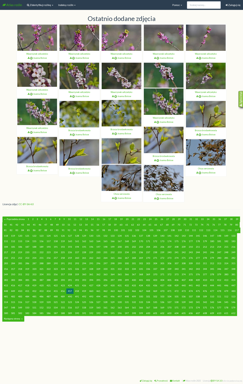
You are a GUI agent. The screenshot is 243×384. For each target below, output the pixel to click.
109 (180, 230)
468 (148, 291)
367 (134, 274)
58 (109, 224)
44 (28, 224)
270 (148, 258)
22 (138, 219)
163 (91, 241)
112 (201, 230)
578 (226, 307)
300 (127, 263)
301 (134, 263)
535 (155, 302)
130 (91, 235)
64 (144, 224)
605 (184, 313)
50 (63, 224)
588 (63, 313)
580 (6, 313)
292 (70, 263)
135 (127, 235)
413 (226, 280)
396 (105, 280)
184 (6, 247)
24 (150, 219)
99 (109, 230)
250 (6, 258)
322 (49, 269)
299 (120, 263)
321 (41, 269)
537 (169, 302)
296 (98, 263)
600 (148, 313)
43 (22, 224)
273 (169, 258)
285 (20, 263)
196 (91, 247)
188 (34, 247)
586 (49, 313)
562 (113, 307)
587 (56, 313)
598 (134, 313)
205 (155, 247)
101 (123, 230)
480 (233, 291)
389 (56, 280)
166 (113, 241)
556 (70, 307)
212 (205, 247)
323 (56, 269)
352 (27, 274)
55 (92, 224)
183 (233, 241)
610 (219, 313)
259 (70, 258)
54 (86, 224)
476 (205, 291)
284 (13, 263)
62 (132, 224)
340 (177, 269)
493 (91, 296)
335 (141, 269)
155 (34, 241)
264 (105, 258)
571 (177, 307)
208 (177, 247)
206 (162, 247)
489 (63, 296)
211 (198, 247)
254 (34, 258)
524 (77, 302)
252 (20, 258)
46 (40, 224)
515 (13, 302)
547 (6, 307)
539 (184, 302)
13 (86, 219)
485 (34, 296)
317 (13, 269)
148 (219, 235)
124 (49, 235)
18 (115, 219)
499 (134, 296)
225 (63, 252)
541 (198, 302)
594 (105, 313)
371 (162, 274)
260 (77, 258)
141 (169, 235)
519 (41, 302)
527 (98, 302)
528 (105, 302)
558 (84, 307)
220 (27, 252)
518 (34, 302)
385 (27, 280)
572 (184, 307)
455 (56, 291)
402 (148, 280)
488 (56, 296)
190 (49, 247)
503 (162, 296)
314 (226, 263)
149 (226, 235)
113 (208, 230)
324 (63, 269)
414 (233, 280)
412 (219, 280)
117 (237, 230)
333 (127, 269)
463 (113, 291)
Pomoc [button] (176, 4)
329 (98, 269)
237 (148, 252)
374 (184, 274)
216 (233, 247)
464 (120, 291)
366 (127, 274)
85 (28, 230)
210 (191, 247)
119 (13, 235)
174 (169, 241)
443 (205, 285)
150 (233, 235)
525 (84, 302)
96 (92, 230)
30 (185, 219)
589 (70, 313)
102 (130, 230)
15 (98, 219)
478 (219, 291)
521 (56, 302)
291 (63, 263)
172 (155, 241)
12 (81, 219)
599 (141, 313)
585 (41, 313)
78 (225, 224)
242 (184, 252)
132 (105, 235)
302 (141, 263)
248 (226, 252)
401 (141, 280)
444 (212, 285)
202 (134, 247)
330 (105, 269)
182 (226, 241)
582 (20, 313)
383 (13, 280)
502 (155, 296)
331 (113, 269)
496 (113, 296)
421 (49, 285)
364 (113, 274)
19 (121, 219)
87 (40, 230)
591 (84, 313)
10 (69, 219)
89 (51, 230)
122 (34, 235)
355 (49, 274)
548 (13, 307)
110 (187, 230)
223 (49, 252)
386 (34, 280)
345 (212, 269)
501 (148, 296)
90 (57, 230)
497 (120, 296)
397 (113, 280)
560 (98, 307)
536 (162, 302)
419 (34, 285)
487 (49, 296)
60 (121, 224)
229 (91, 252)
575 (205, 307)
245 (205, 252)
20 (127, 219)
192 (63, 247)
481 (6, 296)
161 (77, 241)
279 (212, 258)
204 (148, 247)
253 (27, 258)
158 (56, 241)
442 (198, 285)
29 (179, 219)
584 (34, 313)
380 (226, 274)
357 (63, 274)
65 (150, 224)
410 (205, 280)
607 (198, 313)
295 (91, 263)
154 (27, 241)
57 (103, 224)
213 (212, 247)
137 (141, 235)
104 (144, 230)
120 (20, 235)
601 (155, 313)
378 (212, 274)
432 (127, 285)
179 (205, 241)
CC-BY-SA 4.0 (26, 204)
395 (98, 280)
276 (191, 258)
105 (151, 230)
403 (155, 280)
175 (177, 241)
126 (63, 235)
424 (70, 285)
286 (27, 263)
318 (20, 269)
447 (233, 285)
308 (184, 263)
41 (11, 224)
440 (184, 285)
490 (70, 296)
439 (177, 285)
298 (113, 263)
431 (120, 285)
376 (198, 274)
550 (27, 307)
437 (162, 285)
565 (134, 307)
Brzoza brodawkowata (122, 129)
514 (6, 302)
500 (141, 296)
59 (115, 224)
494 (98, 296)
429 (105, 285)
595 (113, 313)
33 (202, 219)
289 (49, 263)
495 (105, 296)
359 (77, 274)
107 (166, 230)
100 (116, 230)
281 (226, 258)
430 (113, 285)
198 (105, 247)
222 (41, 252)
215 (226, 247)
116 (230, 230)
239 (162, 252)
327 (84, 269)
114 (215, 230)
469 (155, 291)
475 (198, 291)
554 (56, 307)
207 (169, 247)
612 (233, 313)
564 (127, 307)
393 (84, 280)
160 (70, 241)
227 (77, 252)
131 (98, 235)
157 (49, 241)
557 (77, 307)
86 (34, 230)
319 (27, 269)
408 (191, 280)
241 (177, 252)
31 (190, 219)
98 (103, 230)
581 (13, 313)
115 (222, 230)
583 (27, 313)
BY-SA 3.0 (217, 380)
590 (77, 313)
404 (162, 280)
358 (70, 274)
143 (184, 235)
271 (155, 258)
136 (134, 235)
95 (86, 230)
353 (34, 274)
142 (177, 235)
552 (41, 307)
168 (127, 241)
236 (141, 252)
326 (77, 269)
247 (219, 252)
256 (49, 258)
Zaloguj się (234, 4)
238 (155, 252)
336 (148, 269)
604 (177, 313)
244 (198, 252)
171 (148, 241)
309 (191, 263)
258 (63, 258)
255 (41, 258)
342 (191, 269)
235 (134, 252)
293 (77, 263)
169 (134, 241)
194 (77, 247)
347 (226, 269)
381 (233, 274)
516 (20, 302)
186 (20, 247)
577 (219, 307)
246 (212, 252)
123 (41, 235)
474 (191, 291)
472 (177, 291)
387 (41, 280)
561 (105, 307)
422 (56, 285)
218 (13, 252)
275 (184, 258)
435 (148, 285)
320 (34, 269)
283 (6, 263)
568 (155, 307)
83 (17, 230)
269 (141, 258)
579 (233, 307)
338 (162, 269)
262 (91, 258)
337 (155, 269)
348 (233, 269)
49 (57, 224)
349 (6, 274)
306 (169, 263)
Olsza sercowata (206, 168)
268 (134, 258)
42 (17, 224)
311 (205, 263)
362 (98, 274)
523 (70, 302)
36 (219, 219)
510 (212, 296)
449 (13, 291)
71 (184, 224)
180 (212, 241)
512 (226, 296)
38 (231, 219)
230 (98, 252)
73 (196, 224)
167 (120, 241)
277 (198, 258)
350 (13, 274)
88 (45, 230)
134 (120, 235)
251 (13, 258)
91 (63, 230)
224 (56, 252)
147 (212, 235)
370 (155, 274)
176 (184, 241)
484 (27, 296)
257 (56, 258)
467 (141, 291)
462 (105, 291)
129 (84, 235)
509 (205, 296)
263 (98, 258)
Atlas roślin (14, 5)
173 (162, 241)
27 (167, 219)
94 (80, 230)
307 (177, 263)
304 (155, 263)
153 (20, 241)
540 (191, 302)
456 (63, 291)
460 (91, 291)
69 (173, 224)
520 (49, 302)
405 (169, 280)
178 (198, 241)
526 (91, 302)
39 (237, 219)
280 (219, 258)
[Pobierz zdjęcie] (29, 58)
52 (74, 224)
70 (179, 224)
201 (127, 247)
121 (27, 235)
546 (233, 302)
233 (120, 252)
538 (177, 302)
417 (20, 285)
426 (84, 285)
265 (113, 258)
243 (191, 252)
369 (148, 274)
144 (191, 235)
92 (69, 230)
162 (84, 241)
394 (91, 280)
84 (22, 230)
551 (34, 307)
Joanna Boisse (40, 58)
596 (120, 313)
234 (127, 252)
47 (45, 224)
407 (184, 280)
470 (162, 291)
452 (34, 291)
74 (202, 224)
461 (98, 291)
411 (212, 280)
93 (74, 230)
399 (127, 280)
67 (161, 224)
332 (120, 269)
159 (63, 241)
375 (191, 274)
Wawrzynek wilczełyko (37, 53)
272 (162, 258)
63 (138, 224)
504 (169, 296)
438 (169, 285)
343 (198, 269)
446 (226, 285)
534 (148, 302)
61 (126, 224)
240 (169, 252)
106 (159, 230)
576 (212, 307)
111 (194, 230)
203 (141, 247)
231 (105, 252)
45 (34, 224)
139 (155, 235)
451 (27, 291)
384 (20, 280)
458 (77, 291)
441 (191, 285)
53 (80, 224)
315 (233, 263)
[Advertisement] (121, 349)
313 (219, 263)
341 (184, 269)
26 (162, 219)
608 (205, 313)
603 (169, 313)
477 (212, 291)
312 (212, 263)
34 (208, 219)
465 (127, 291)
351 (20, 274)
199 (113, 247)
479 (226, 291)
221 (34, 252)
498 (127, 296)
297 (105, 263)
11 (75, 219)
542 (205, 302)
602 (162, 313)
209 (184, 247)
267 (127, 258)
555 (63, 307)
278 (205, 258)
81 (5, 230)
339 (169, 269)
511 (219, 296)
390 (63, 280)
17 (109, 219)
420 (41, 285)
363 (105, 274)
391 (70, 280)
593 (98, 313)
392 (77, 280)
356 (56, 274)
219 (20, 252)
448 (6, 291)
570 (169, 307)
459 (84, 291)
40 (5, 224)
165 (105, 241)
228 (84, 252)
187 (27, 247)
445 (219, 285)
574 (198, 307)
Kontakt (176, 380)
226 (70, 252)
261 (84, 258)
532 (134, 302)
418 (27, 285)
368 (141, 274)
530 (120, 302)
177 (191, 241)
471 (169, 291)
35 (214, 219)
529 (113, 302)
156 (41, 241)
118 (6, 235)
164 (98, 241)
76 (213, 224)
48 (51, 224)
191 (56, 247)
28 (173, 219)
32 (196, 219)
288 (41, 263)
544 (219, 302)
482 (13, 296)
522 (63, 302)
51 (69, 224)
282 (233, 258)
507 (191, 296)
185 (13, 247)
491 (77, 296)
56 (98, 224)
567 (148, 307)
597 (127, 313)
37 (225, 219)
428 (98, 285)
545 (226, 302)
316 (6, 269)
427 (91, 285)
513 (233, 296)
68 (167, 224)
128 (77, 235)
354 (41, 274)
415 (6, 285)
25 (156, 219)
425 (77, 285)
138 (148, 235)
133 (113, 235)
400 (134, 280)
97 (98, 230)
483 (20, 296)
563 (120, 307)
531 (127, 302)
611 (226, 313)
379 (219, 274)
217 (6, 252)
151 (6, 241)
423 (63, 285)
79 (231, 224)
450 (20, 291)
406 (177, 280)
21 (133, 219)
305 (162, 263)
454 (49, 291)
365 (120, 274)
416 (13, 285)
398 (120, 280)
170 (141, 241)
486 (41, 296)
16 (104, 219)
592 (91, 313)
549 (20, 307)
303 (148, 263)
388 (49, 280)
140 (162, 235)
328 (91, 269)
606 (191, 313)
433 (134, 285)
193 (70, 247)
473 (184, 291)
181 (219, 241)
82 (11, 230)
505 (177, 296)
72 (190, 224)
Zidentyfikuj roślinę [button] (40, 4)
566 (141, 307)
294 (84, 263)
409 (198, 280)
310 (198, 263)
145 (198, 235)
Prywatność (162, 380)
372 (169, 274)
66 (155, 224)
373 (177, 274)
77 (219, 224)
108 (173, 230)
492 (84, 296)
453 (41, 291)
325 (70, 269)
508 (198, 296)
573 (191, 307)
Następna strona (13, 318)
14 (92, 219)
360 (84, 274)
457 (70, 291)
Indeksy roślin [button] (66, 4)
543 (212, 302)
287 (34, 263)
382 (6, 280)
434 (141, 285)
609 (212, 313)
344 (205, 269)
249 (233, 252)
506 (184, 296)
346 (219, 269)
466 (134, 291)
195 (84, 247)
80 (236, 224)
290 (56, 263)
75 (207, 224)
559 (91, 307)
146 (205, 235)
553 (49, 307)
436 (155, 285)
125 (56, 235)
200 (120, 247)
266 (120, 258)
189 (41, 247)
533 (141, 302)
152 (13, 241)
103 (137, 230)
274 (177, 258)
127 (70, 235)
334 (134, 269)
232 (113, 252)
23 (144, 219)
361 (91, 274)
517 (27, 302)
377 (205, 274)
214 (219, 247)
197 (98, 247)
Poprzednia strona (14, 219)
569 (162, 307)
